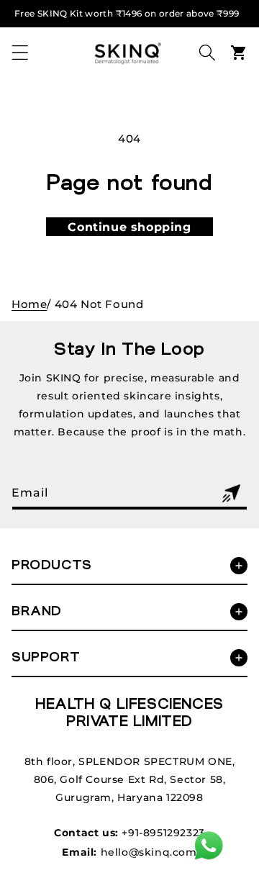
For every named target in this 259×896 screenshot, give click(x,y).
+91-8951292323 (163, 832)
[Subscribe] (231, 493)
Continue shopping (129, 227)
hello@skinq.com (149, 852)
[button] (20, 52)
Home (29, 304)
